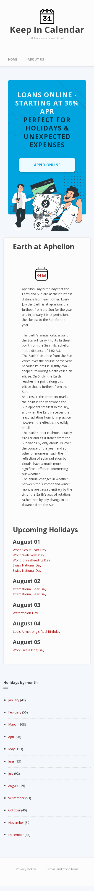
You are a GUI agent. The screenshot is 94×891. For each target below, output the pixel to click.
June (11, 761)
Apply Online (47, 164)
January (13, 700)
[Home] (47, 16)
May (11, 749)
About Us (36, 59)
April (11, 737)
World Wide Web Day (28, 555)
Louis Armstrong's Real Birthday (36, 631)
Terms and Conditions (62, 869)
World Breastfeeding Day (31, 560)
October (14, 810)
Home (13, 59)
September (16, 798)
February (14, 712)
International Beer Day (29, 589)
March (13, 724)
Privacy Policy (26, 869)
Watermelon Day (25, 613)
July (10, 773)
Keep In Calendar (47, 29)
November (16, 822)
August (13, 785)
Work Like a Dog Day (28, 650)
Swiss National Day (27, 565)
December (16, 835)
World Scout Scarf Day (29, 550)
